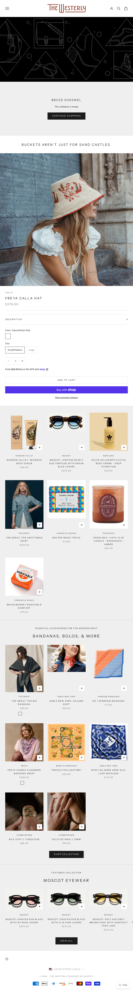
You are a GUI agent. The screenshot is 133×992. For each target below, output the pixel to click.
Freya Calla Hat (23, 298)
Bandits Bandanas (66, 766)
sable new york (66, 697)
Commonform (24, 835)
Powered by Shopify (81, 976)
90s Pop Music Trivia (66, 537)
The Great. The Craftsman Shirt (24, 539)
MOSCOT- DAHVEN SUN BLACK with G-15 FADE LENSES (66, 921)
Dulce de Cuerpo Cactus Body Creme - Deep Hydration (108, 463)
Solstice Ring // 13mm (66, 839)
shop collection (66, 854)
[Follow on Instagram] (6, 959)
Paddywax (109, 533)
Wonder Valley (24, 456)
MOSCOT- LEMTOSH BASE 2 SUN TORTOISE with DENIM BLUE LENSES (66, 463)
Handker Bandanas (109, 697)
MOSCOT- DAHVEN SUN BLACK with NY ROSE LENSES (24, 921)
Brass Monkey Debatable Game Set (24, 606)
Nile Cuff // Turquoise (24, 839)
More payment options (66, 397)
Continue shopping (66, 115)
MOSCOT (66, 456)
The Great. (24, 533)
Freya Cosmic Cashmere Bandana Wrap (24, 772)
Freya (9, 292)
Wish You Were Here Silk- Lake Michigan (108, 772)
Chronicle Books (66, 533)
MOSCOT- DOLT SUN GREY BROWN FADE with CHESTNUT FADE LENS (109, 922)
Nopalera (108, 456)
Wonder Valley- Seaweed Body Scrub (24, 461)
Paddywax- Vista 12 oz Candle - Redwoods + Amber (108, 541)
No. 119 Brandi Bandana (109, 701)
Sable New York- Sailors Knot (66, 702)
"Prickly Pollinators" (66, 770)
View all (66, 940)
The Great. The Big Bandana (24, 702)
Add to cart (66, 380)
